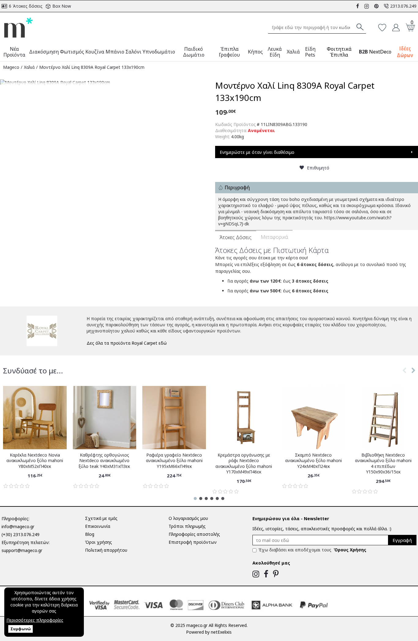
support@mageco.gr (22, 550)
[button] (404, 377)
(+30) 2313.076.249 (20, 534)
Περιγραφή (237, 187)
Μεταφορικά (274, 237)
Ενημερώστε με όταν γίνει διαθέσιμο (257, 152)
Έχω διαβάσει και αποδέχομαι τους (312, 550)
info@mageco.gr (18, 526)
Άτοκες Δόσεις (236, 237)
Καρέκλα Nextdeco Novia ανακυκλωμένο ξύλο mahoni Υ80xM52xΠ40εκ (34, 460)
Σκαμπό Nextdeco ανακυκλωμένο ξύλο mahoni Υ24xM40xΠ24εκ (313, 460)
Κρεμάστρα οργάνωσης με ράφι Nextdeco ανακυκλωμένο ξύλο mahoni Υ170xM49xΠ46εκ (243, 463)
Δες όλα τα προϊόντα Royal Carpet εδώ (127, 343)
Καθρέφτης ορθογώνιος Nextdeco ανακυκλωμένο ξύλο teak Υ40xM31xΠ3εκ (104, 460)
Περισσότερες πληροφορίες (34, 620)
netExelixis (221, 632)
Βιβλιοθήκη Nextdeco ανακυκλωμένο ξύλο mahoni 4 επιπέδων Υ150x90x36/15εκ (383, 463)
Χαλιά (29, 67)
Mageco (11, 67)
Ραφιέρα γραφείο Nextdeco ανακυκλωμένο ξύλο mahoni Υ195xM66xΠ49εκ (174, 460)
